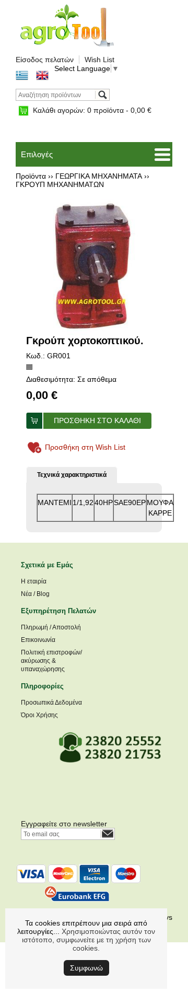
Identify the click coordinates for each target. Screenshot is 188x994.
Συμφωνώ (86, 968)
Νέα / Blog (35, 594)
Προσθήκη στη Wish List (85, 447)
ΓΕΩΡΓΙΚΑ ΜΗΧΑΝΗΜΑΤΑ (98, 176)
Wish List (99, 59)
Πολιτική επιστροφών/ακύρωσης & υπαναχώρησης (51, 661)
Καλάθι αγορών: (92, 110)
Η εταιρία (33, 581)
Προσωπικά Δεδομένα (51, 702)
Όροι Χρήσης (39, 715)
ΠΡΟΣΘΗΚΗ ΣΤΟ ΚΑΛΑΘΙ (97, 420)
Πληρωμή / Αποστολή (51, 627)
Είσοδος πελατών (45, 59)
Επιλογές (37, 154)
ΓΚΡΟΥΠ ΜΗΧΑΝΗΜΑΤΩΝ (60, 184)
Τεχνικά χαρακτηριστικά (72, 474)
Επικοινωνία (38, 640)
